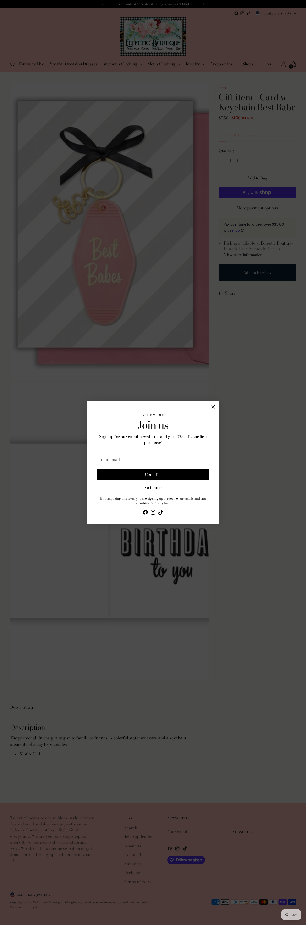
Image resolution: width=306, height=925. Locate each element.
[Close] (213, 407)
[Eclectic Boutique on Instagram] (153, 513)
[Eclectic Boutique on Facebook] (145, 513)
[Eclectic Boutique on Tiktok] (161, 513)
